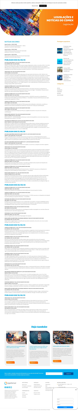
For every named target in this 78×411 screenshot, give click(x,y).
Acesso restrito (25, 394)
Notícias (59, 93)
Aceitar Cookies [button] (43, 5)
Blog (46, 385)
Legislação (68, 24)
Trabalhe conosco (37, 394)
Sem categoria (60, 95)
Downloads (24, 397)
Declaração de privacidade (50, 390)
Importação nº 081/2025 (11, 54)
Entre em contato (37, 392)
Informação (59, 89)
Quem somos (24, 384)
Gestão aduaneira (37, 384)
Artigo (58, 88)
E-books (23, 392)
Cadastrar (68, 373)
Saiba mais (10, 362)
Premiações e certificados (26, 385)
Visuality (48, 409)
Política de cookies (48, 388)
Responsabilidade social (49, 387)
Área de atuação (25, 387)
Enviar (65, 407)
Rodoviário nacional (37, 387)
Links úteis (24, 395)
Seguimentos (47, 384)
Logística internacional (38, 385)
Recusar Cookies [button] (35, 5)
